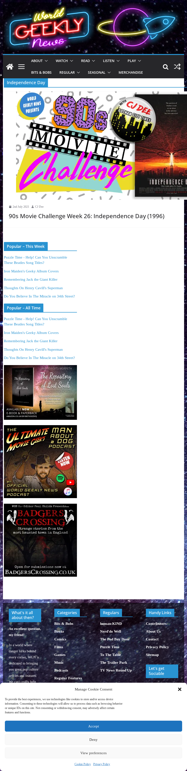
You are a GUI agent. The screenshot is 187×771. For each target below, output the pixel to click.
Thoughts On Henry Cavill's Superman (33, 288)
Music (59, 662)
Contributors (156, 624)
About (37, 60)
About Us (153, 631)
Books (59, 631)
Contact (152, 639)
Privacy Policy (101, 764)
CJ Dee (39, 206)
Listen (108, 60)
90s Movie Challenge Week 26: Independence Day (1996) (86, 216)
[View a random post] (177, 66)
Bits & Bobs (41, 72)
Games (59, 655)
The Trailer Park (113, 662)
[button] (179, 689)
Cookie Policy (83, 764)
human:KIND (111, 624)
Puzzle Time (110, 647)
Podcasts (61, 670)
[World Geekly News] (93, 5)
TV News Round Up (116, 670)
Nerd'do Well (110, 631)
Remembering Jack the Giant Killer (30, 279)
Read (85, 60)
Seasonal (96, 72)
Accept (93, 726)
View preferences (93, 753)
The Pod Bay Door (115, 639)
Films (58, 647)
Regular (67, 72)
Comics (60, 639)
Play (132, 60)
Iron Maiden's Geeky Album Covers (31, 271)
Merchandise (131, 72)
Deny (93, 740)
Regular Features (68, 678)
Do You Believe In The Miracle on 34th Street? (39, 296)
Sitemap (152, 655)
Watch (62, 60)
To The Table (110, 655)
